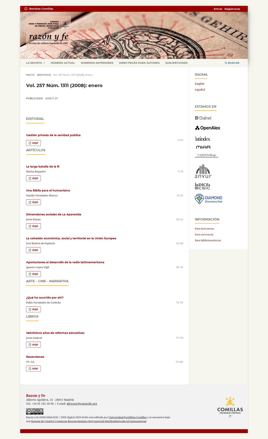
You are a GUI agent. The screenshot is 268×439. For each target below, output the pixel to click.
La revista (34, 62)
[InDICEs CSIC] (202, 188)
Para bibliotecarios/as (208, 240)
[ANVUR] (203, 177)
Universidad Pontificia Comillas (128, 417)
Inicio (30, 74)
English (199, 84)
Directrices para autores (139, 62)
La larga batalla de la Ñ (42, 166)
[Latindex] (203, 140)
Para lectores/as (204, 228)
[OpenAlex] (208, 130)
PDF (35, 143)
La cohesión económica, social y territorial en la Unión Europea (71, 238)
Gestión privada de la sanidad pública (53, 135)
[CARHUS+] (206, 156)
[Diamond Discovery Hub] (208, 203)
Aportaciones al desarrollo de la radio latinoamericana (65, 262)
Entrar (218, 8)
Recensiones (35, 357)
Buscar (233, 62)
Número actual (63, 62)
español (200, 89)
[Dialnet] (203, 119)
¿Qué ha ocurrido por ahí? (45, 297)
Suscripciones (176, 62)
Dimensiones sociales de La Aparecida (53, 214)
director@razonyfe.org (82, 403)
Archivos (44, 74)
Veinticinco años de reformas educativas (55, 333)
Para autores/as (204, 234)
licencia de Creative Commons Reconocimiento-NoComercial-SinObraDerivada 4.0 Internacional (88, 421)
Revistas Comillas (41, 8)
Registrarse (232, 8)
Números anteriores (97, 62)
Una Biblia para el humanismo (48, 190)
